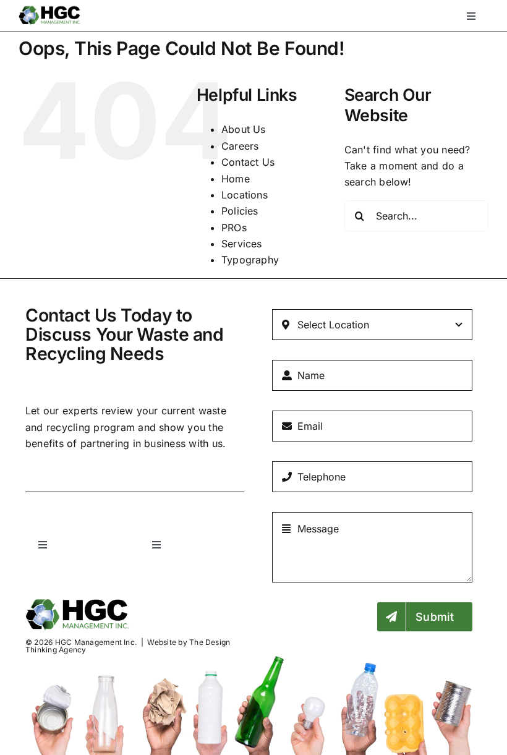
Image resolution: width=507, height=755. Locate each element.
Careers (240, 146)
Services (241, 243)
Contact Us (248, 162)
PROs (234, 227)
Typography (250, 260)
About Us (243, 129)
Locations (244, 195)
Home (235, 179)
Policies (239, 211)
